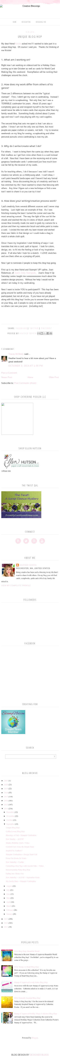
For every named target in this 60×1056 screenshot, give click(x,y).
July (8, 890)
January (9, 914)
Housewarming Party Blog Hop (18, 869)
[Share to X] (44, 333)
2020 (6, 784)
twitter (34, 328)
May (8, 898)
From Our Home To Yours (16, 858)
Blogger (35, 1037)
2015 (6, 804)
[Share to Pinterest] (50, 333)
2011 (6, 927)
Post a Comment (9, 373)
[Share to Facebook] (47, 333)
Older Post (54, 377)
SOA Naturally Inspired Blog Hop (27, 998)
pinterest (46, 328)
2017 (6, 796)
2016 (6, 800)
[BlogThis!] (41, 333)
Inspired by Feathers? (14, 850)
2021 (6, 780)
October (9, 820)
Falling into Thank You (15, 873)
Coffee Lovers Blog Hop (15, 831)
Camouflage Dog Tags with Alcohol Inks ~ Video (25, 866)
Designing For (41, 22)
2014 (6, 808)
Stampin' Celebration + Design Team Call (21, 854)
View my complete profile (16, 585)
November (10, 816)
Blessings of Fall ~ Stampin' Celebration (21, 835)
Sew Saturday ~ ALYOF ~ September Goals (23, 877)
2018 (6, 792)
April (8, 902)
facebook (21, 328)
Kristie (18, 43)
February (9, 910)
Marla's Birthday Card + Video (17, 843)
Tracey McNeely (16, 354)
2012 (6, 923)
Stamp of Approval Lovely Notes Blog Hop (31, 982)
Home (15, 22)
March (8, 906)
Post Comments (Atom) (25, 383)
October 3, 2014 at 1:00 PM (25, 366)
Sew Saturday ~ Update (15, 862)
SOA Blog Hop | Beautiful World (26, 951)
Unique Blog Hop (13, 827)
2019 (6, 788)
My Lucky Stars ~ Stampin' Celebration (21, 881)
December (10, 812)
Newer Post (6, 377)
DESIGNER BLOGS (39, 1055)
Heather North (28, 565)
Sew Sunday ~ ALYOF (15, 839)
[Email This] (38, 333)
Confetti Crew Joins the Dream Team (20, 846)
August (9, 886)
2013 (6, 919)
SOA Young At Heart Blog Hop (26, 966)
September (10, 824)
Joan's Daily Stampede (25, 273)
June (8, 894)
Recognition (26, 22)
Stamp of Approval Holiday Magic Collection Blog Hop (35, 1013)
